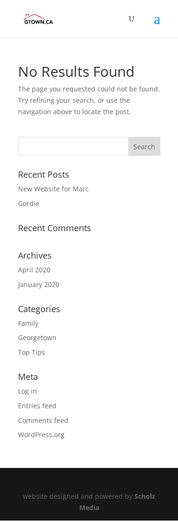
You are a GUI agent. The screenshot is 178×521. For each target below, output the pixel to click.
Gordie (28, 203)
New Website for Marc (53, 188)
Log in (27, 390)
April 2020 (34, 269)
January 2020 (38, 284)
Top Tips (31, 352)
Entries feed (37, 405)
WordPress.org (41, 434)
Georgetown (37, 337)
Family (28, 323)
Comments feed (43, 420)
